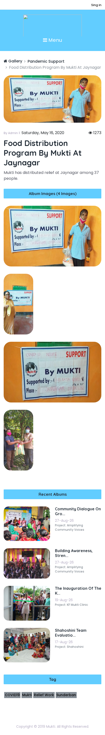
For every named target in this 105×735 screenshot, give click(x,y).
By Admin (11, 133)
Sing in (96, 5)
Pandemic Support (46, 61)
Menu (54, 40)
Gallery (14, 61)
